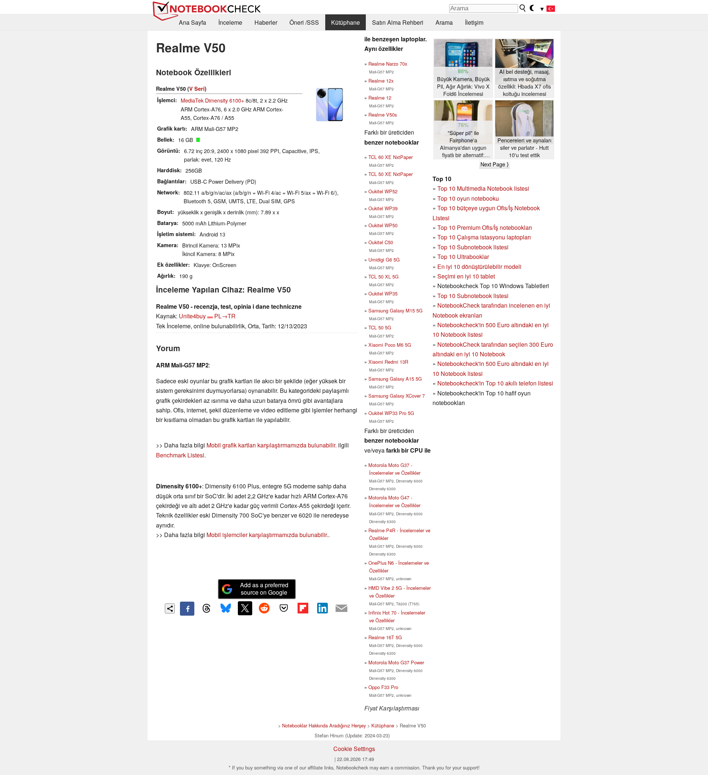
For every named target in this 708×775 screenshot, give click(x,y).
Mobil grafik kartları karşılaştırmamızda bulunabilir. (271, 445)
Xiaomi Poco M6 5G (389, 344)
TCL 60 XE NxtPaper (390, 156)
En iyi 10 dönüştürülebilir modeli (479, 266)
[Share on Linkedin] (322, 608)
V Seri (197, 88)
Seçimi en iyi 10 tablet (466, 276)
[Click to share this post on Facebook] (187, 609)
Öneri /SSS (304, 22)
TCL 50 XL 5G (383, 276)
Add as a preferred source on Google (264, 589)
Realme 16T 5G (385, 637)
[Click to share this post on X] (245, 608)
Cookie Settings (354, 748)
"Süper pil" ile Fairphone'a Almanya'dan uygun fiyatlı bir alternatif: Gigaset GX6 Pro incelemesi (463, 144)
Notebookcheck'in (461, 363)
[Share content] (170, 608)
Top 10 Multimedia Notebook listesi (483, 188)
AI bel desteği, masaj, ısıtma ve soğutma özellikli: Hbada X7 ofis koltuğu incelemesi (524, 82)
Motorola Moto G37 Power (396, 662)
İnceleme (230, 22)
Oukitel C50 (380, 242)
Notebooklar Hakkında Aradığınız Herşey (324, 725)
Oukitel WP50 (383, 225)
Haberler (265, 22)
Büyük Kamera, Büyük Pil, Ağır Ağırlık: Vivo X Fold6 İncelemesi (463, 86)
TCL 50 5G (379, 327)
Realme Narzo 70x (387, 63)
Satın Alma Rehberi (397, 22)
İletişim (474, 22)
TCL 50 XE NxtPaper (390, 173)
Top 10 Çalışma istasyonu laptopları (484, 237)
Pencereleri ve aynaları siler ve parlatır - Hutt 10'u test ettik (524, 147)
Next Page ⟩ (494, 164)
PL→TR (225, 316)
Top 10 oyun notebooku (468, 198)
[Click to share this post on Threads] (206, 609)
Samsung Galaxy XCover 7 (396, 395)
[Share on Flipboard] (303, 608)
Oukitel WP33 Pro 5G (391, 412)
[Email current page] (341, 609)
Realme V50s (382, 114)
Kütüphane (345, 22)
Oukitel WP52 (383, 191)
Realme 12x (380, 80)
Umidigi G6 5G (384, 259)
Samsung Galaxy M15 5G (395, 310)
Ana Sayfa (192, 22)
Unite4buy (192, 316)
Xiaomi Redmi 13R (388, 361)
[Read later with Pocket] (284, 608)
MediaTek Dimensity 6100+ (212, 100)
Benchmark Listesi (180, 455)
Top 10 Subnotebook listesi (473, 247)
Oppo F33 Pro (383, 687)
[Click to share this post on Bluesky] (226, 609)
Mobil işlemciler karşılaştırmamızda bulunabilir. (267, 534)
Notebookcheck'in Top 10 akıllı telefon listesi (495, 383)
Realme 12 (379, 97)
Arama (444, 22)
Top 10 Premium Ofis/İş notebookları (484, 227)
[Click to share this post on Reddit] (264, 608)
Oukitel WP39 (383, 208)
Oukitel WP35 (383, 293)
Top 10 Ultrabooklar (463, 256)
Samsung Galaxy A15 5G (395, 378)
